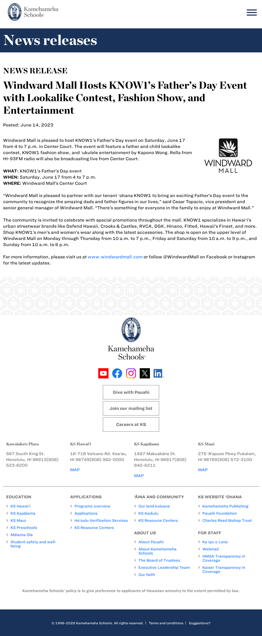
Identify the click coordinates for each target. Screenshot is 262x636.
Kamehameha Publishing (225, 506)
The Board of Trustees (159, 560)
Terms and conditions (166, 623)
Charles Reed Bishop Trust (227, 520)
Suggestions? (200, 623)
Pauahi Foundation (219, 513)
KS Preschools (23, 528)
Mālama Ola (21, 535)
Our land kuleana (154, 506)
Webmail (210, 549)
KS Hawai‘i (20, 506)
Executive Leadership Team (164, 567)
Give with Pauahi (131, 392)
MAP (75, 470)
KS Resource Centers (94, 528)
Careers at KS (131, 424)
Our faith (146, 575)
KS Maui (18, 520)
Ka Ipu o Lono (215, 542)
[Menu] (250, 12)
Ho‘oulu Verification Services (101, 520)
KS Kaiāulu (148, 513)
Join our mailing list (131, 408)
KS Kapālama (22, 513)
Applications (85, 513)
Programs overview (92, 506)
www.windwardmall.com (115, 257)
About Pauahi (150, 542)
